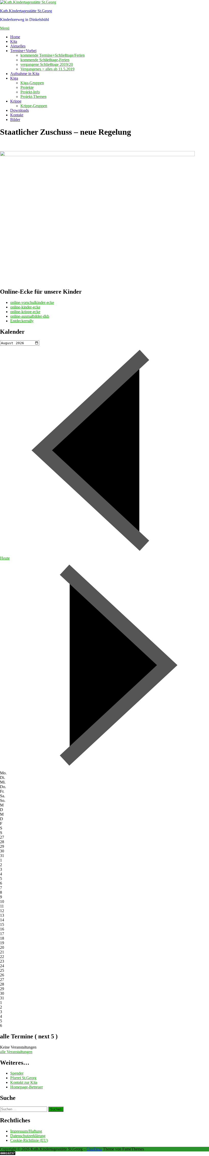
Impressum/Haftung (26, 1131)
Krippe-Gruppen (33, 106)
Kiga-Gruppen (32, 83)
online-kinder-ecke (25, 307)
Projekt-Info (30, 92)
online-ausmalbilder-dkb (29, 316)
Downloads (19, 110)
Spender (16, 1073)
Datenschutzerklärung (27, 1136)
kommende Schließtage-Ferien (44, 60)
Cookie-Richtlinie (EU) (29, 1140)
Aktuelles (17, 46)
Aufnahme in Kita (24, 73)
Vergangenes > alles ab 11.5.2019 (47, 69)
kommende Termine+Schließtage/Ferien (52, 55)
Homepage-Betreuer (26, 1087)
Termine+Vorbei (23, 50)
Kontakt (16, 115)
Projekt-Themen (33, 96)
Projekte (27, 87)
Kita (13, 41)
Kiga (14, 78)
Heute (5, 558)
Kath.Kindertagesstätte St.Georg (26, 11)
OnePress (94, 1149)
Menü (4, 28)
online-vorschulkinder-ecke (32, 302)
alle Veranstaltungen (16, 1052)
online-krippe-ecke (25, 311)
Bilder (15, 119)
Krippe (15, 101)
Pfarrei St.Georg (23, 1078)
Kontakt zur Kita (23, 1082)
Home (15, 37)
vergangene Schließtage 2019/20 (46, 64)
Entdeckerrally (22, 321)
